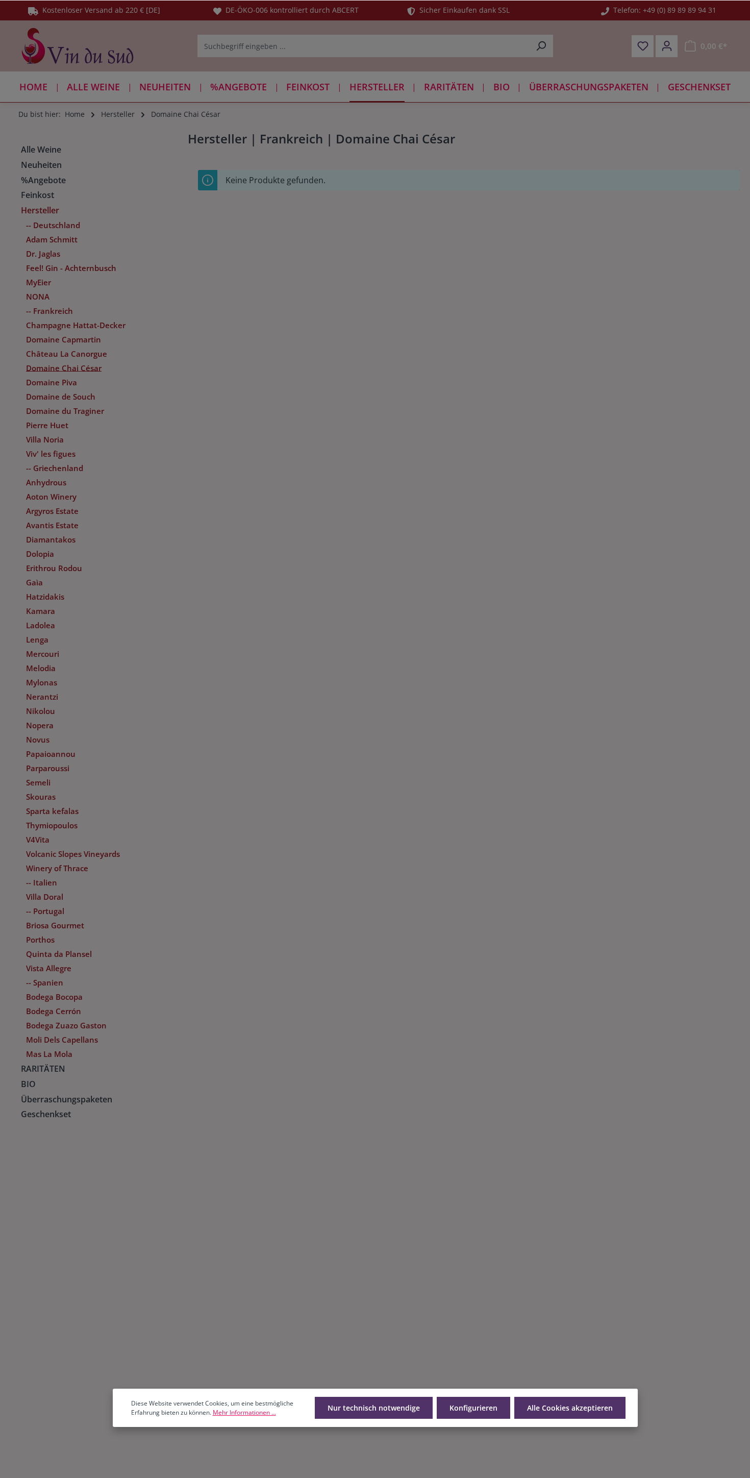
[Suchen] (541, 46)
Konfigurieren (473, 1408)
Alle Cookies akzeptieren (570, 1408)
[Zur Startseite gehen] (77, 46)
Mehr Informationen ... (244, 1412)
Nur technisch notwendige (374, 1408)
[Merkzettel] (643, 46)
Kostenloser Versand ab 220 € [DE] (99, 10)
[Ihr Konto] (667, 46)
